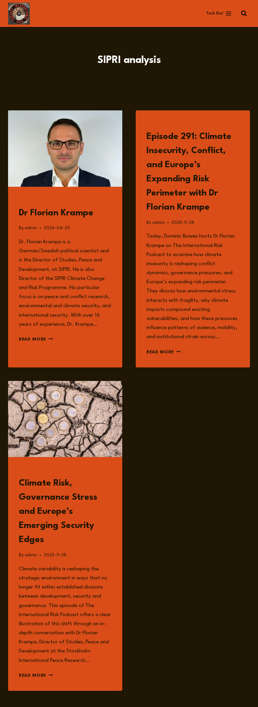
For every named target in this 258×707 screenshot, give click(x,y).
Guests (27, 201)
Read (24, 471)
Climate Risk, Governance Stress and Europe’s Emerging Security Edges (58, 511)
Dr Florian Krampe (56, 213)
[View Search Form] (244, 13)
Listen (153, 124)
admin (31, 228)
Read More (36, 339)
